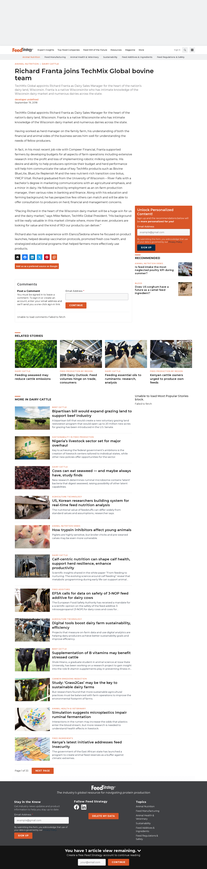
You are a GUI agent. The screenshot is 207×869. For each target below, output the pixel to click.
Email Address (74, 291)
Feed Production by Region (76, 371)
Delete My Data (103, 816)
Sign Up (146, 247)
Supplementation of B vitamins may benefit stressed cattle (91, 655)
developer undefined (26, 99)
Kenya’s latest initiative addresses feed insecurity (87, 744)
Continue (118, 862)
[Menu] (192, 50)
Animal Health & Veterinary (69, 708)
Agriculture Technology (67, 496)
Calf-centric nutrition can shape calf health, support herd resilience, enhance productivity (91, 563)
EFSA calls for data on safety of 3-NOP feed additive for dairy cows (90, 595)
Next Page (42, 770)
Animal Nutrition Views (149, 263)
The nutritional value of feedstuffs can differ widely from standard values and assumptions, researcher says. (86, 511)
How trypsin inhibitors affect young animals (91, 530)
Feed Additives (61, 589)
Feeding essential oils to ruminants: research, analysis (123, 378)
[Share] (25, 257)
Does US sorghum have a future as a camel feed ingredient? (152, 290)
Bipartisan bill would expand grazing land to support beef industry (92, 413)
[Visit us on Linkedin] (83, 807)
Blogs (138, 283)
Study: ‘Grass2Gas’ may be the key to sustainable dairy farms (84, 685)
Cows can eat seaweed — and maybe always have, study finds (91, 473)
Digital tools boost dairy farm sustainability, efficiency (91, 625)
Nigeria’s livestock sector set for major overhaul (86, 443)
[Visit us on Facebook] (76, 807)
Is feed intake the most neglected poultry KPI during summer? (154, 270)
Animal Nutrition (27, 63)
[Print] (17, 257)
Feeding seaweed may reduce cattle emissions (33, 377)
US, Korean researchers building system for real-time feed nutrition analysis (90, 503)
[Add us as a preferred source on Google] (54, 257)
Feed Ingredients (62, 738)
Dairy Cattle (50, 63)
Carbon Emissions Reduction (69, 679)
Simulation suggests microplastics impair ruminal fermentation (89, 714)
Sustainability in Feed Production (73, 437)
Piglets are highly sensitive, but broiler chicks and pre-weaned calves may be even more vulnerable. (90, 536)
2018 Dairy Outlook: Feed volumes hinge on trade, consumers (78, 378)
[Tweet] (39, 257)
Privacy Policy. (175, 242)
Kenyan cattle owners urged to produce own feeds (167, 378)
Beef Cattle (59, 407)
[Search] (185, 50)
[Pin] (47, 257)
